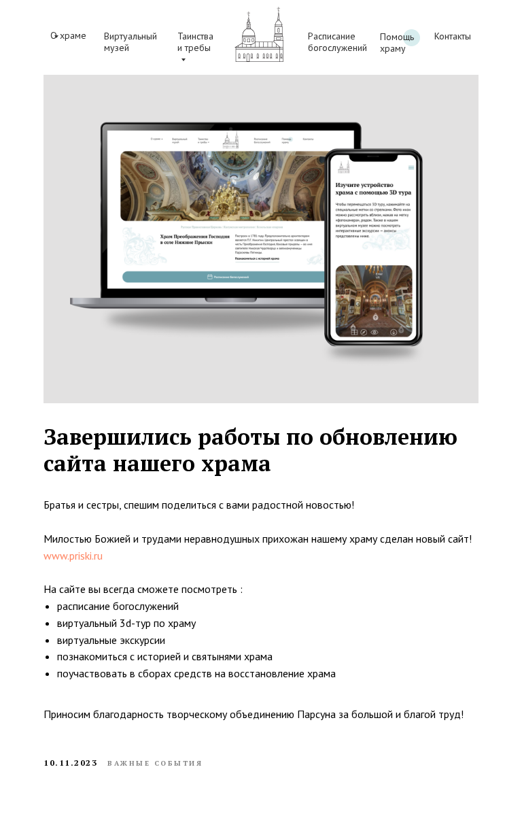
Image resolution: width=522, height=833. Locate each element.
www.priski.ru (73, 555)
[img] (258, 34)
